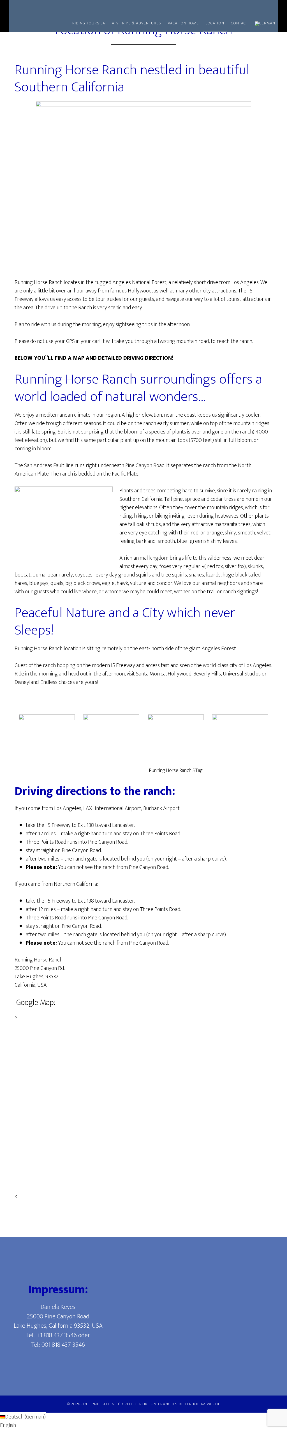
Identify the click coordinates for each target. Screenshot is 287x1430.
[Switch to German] (265, 24)
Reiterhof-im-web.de (199, 1404)
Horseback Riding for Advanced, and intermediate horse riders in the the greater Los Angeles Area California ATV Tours (59, 8)
